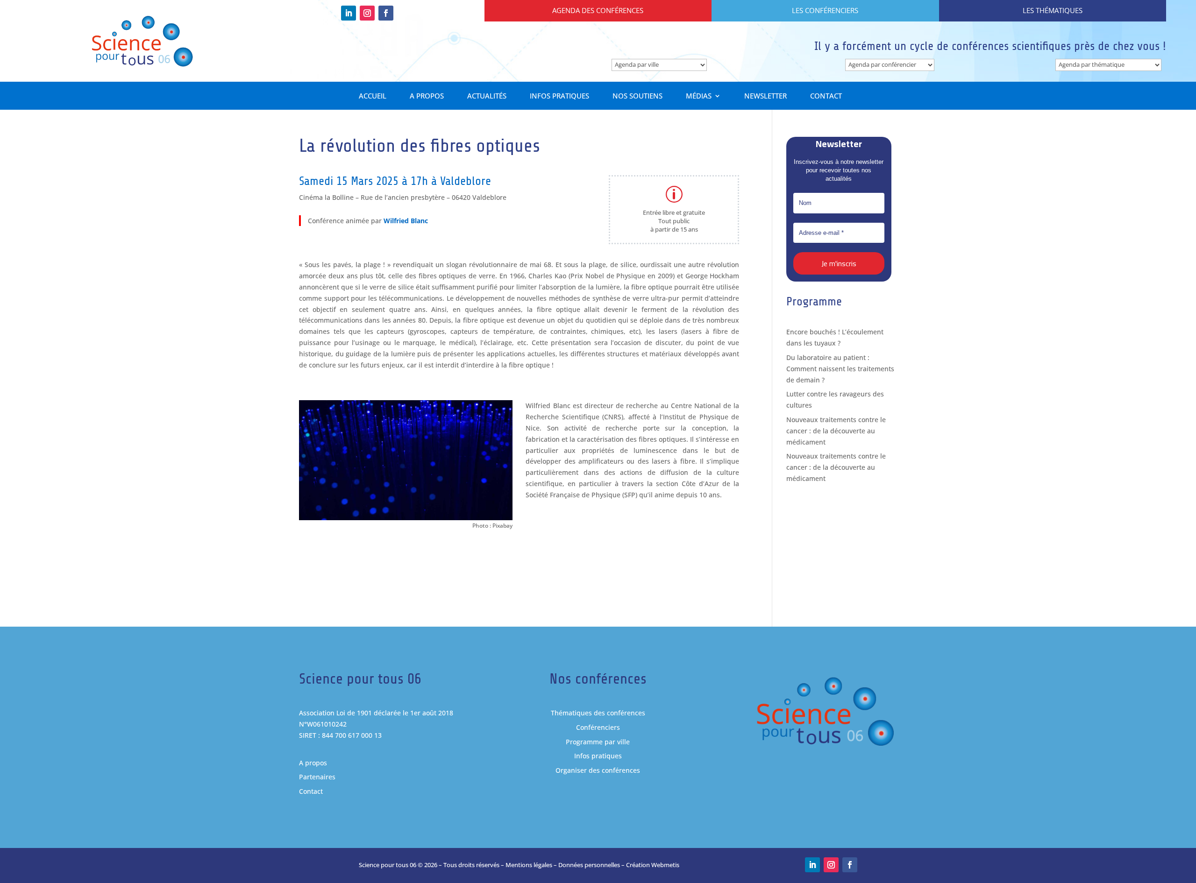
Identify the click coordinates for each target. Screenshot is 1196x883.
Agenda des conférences (597, 10)
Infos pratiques (559, 96)
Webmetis (665, 865)
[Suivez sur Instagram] (367, 13)
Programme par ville (598, 741)
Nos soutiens (637, 96)
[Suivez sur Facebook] (385, 13)
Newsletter (765, 96)
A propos (427, 96)
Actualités (486, 96)
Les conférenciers (825, 10)
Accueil (372, 96)
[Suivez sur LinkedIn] (348, 13)
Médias (699, 96)
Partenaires (317, 776)
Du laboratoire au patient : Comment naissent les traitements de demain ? (840, 368)
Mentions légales (528, 865)
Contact (826, 96)
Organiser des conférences (597, 770)
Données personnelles (589, 865)
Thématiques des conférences (598, 712)
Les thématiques (1052, 10)
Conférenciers (598, 727)
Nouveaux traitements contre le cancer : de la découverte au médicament (836, 430)
